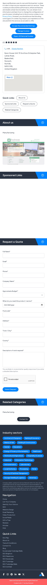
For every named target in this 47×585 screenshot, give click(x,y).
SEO (4, 507)
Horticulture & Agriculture (13, 456)
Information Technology (24, 460)
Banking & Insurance (32, 438)
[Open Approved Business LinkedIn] (15, 574)
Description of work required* (13, 350)
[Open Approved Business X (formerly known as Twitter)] (23, 574)
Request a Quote (29, 104)
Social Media (7, 518)
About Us (22, 98)
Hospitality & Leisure (34, 456)
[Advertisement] (23, 207)
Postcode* (6, 311)
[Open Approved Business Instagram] (8, 574)
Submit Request (10, 389)
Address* (6, 321)
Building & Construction (26, 443)
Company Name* (8, 281)
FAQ (4, 528)
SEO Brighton (7, 554)
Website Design (8, 510)
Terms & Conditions (10, 543)
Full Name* (6, 252)
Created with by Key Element (23, 583)
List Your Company (9, 502)
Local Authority (10, 469)
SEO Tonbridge (8, 561)
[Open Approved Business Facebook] (4, 574)
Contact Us (23, 419)
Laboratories (25, 464)
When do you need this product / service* (17, 301)
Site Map (6, 538)
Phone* (5, 271)
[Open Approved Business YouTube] (19, 574)
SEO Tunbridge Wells (10, 564)
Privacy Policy (7, 16)
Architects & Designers (12, 438)
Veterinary (33, 478)
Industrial (7, 460)
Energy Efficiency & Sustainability (16, 451)
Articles (5, 525)
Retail (34, 469)
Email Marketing (8, 512)
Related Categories (12, 110)
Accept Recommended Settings (23, 26)
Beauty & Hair (9, 443)
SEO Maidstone (8, 556)
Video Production (9, 515)
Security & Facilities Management (16, 473)
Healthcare (37, 451)
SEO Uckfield (7, 567)
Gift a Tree (6, 520)
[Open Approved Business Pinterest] (11, 574)
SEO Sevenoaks (8, 559)
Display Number (17, 49)
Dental (6, 447)
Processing (24, 469)
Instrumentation (10, 464)
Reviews (5, 523)
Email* (5, 261)
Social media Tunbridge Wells (13, 551)
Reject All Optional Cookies (23, 36)
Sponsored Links (11, 104)
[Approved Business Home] (41, 574)
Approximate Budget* (10, 291)
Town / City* (7, 331)
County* (6, 341)
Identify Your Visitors (10, 504)
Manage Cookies (23, 31)
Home (5, 499)
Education (17, 447)
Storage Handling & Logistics (14, 478)
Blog (4, 548)
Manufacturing (8, 412)
